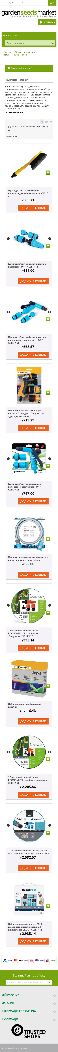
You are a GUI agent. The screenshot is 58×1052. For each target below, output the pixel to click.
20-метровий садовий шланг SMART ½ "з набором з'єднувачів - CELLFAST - (28, 852)
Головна (7, 52)
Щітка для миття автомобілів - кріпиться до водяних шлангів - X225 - (28, 193)
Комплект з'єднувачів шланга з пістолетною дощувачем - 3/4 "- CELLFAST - (25, 486)
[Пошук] (52, 43)
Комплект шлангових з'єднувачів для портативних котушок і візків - (28, 558)
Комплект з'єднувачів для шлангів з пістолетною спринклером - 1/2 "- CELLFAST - (27, 340)
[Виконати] (49, 982)
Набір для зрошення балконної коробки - (24, 705)
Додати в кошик (33, 208)
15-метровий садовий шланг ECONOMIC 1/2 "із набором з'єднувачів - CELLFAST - (23, 633)
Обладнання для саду (25, 52)
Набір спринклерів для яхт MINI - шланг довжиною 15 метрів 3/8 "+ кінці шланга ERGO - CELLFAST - (26, 926)
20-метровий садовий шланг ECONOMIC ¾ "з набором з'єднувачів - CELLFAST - (28, 780)
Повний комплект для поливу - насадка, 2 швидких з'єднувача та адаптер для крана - (26, 413)
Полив (6, 54)
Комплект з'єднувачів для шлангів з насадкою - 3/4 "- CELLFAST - (27, 265)
